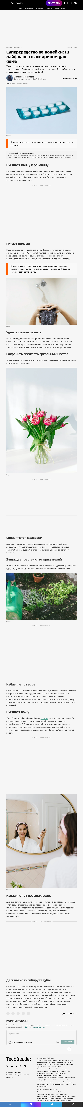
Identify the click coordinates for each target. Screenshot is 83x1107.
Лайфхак (19, 48)
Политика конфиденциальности (17, 1075)
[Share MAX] (31, 1104)
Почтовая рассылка (66, 3)
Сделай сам (10, 48)
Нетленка (12, 83)
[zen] (20, 1066)
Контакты (9, 1077)
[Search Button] (71, 3)
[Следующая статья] (41, 1049)
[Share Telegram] (51, 1104)
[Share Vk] (10, 1104)
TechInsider (17, 3)
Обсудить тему (71, 79)
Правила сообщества (13, 1072)
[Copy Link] (72, 1104)
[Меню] (7, 3)
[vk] (12, 1066)
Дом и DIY (25, 83)
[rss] (7, 1066)
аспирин (44, 718)
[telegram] (16, 1066)
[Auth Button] (75, 3)
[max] (25, 1066)
